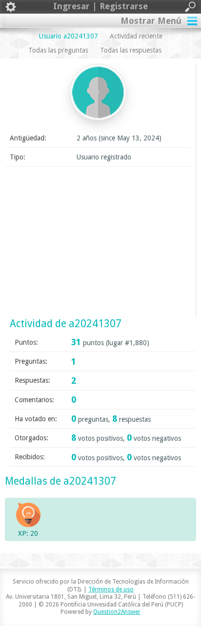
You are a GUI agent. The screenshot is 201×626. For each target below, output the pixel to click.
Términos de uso (111, 589)
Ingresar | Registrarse (100, 6)
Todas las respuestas (130, 50)
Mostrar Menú (151, 21)
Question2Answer (117, 611)
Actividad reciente (136, 36)
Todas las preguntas (58, 50)
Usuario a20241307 (68, 36)
